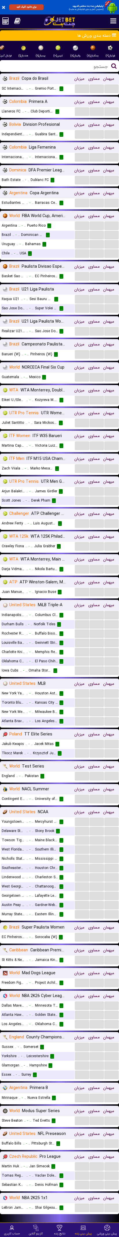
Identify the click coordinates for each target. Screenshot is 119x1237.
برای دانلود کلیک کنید (26, 7)
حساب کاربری (12, 1234)
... (82, 88)
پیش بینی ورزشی (107, 1234)
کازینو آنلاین (36, 1234)
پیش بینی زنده (83, 1234)
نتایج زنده (59, 1234)
